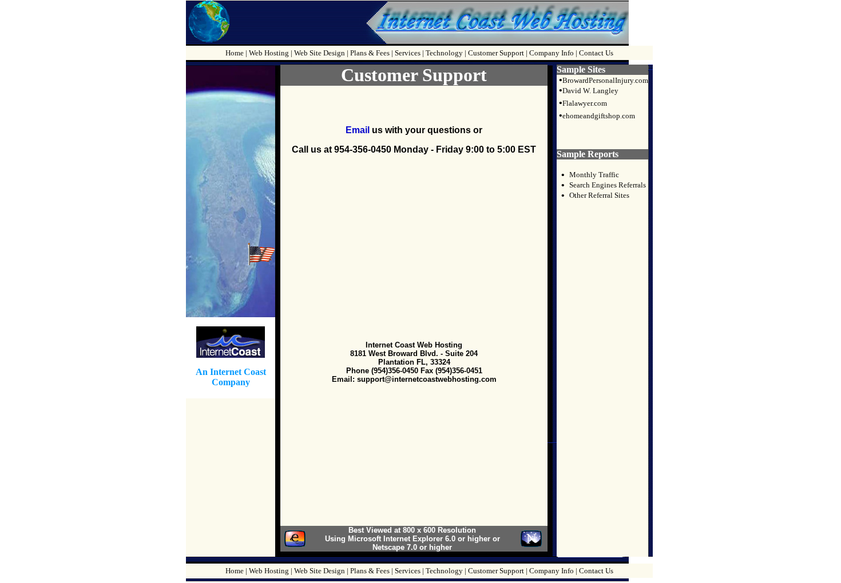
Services (407, 53)
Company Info (551, 53)
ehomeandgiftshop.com (598, 115)
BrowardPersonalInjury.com (605, 80)
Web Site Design (319, 53)
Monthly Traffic (594, 174)
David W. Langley (590, 90)
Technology (444, 53)
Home (234, 53)
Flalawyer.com (584, 103)
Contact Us (596, 53)
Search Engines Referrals (607, 185)
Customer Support (496, 53)
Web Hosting (269, 53)
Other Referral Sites (599, 195)
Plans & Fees (370, 53)
